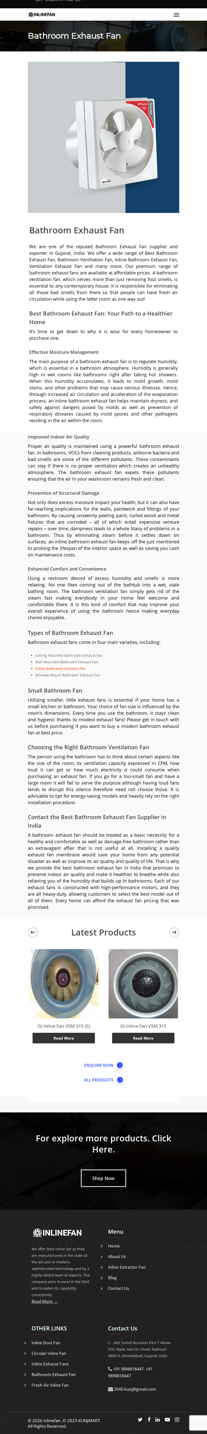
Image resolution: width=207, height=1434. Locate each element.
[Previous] (33, 932)
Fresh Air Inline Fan (50, 1385)
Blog (112, 1278)
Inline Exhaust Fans (50, 1364)
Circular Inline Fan (49, 1353)
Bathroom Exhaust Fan (54, 1374)
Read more (64, 1038)
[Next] (174, 932)
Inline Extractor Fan (127, 1267)
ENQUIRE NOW (98, 1065)
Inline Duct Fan (46, 1343)
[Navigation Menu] (176, 14)
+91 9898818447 (128, 1369)
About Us (117, 1256)
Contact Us (118, 1288)
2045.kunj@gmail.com (134, 1389)
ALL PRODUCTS (99, 1080)
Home (114, 1246)
